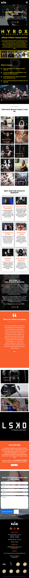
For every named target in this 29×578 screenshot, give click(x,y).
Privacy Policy (14, 557)
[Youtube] (18, 528)
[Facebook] (11, 528)
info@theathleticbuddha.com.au (15, 546)
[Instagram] (14, 528)
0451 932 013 (14, 548)
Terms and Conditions (14, 556)
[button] (26, 2)
